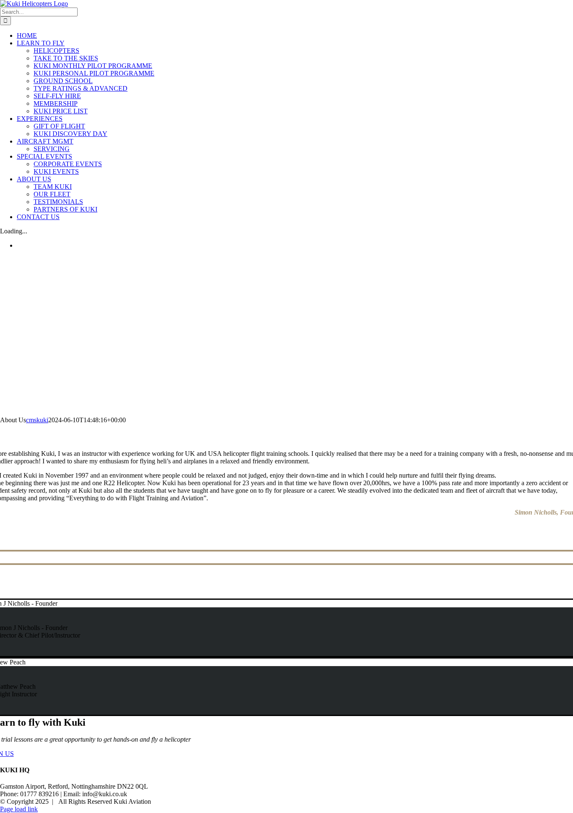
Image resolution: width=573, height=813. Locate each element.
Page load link (19, 809)
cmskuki (37, 419)
